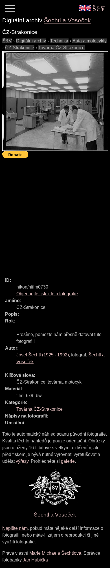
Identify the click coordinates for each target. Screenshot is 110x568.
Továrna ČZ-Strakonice (61, 47)
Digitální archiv (31, 40)
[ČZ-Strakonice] (55, 101)
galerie (68, 461)
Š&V (7, 40)
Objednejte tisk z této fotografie (47, 293)
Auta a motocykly (89, 40)
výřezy (22, 461)
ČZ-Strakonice (19, 47)
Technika (59, 40)
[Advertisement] (55, 215)
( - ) (42, 354)
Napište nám (15, 528)
